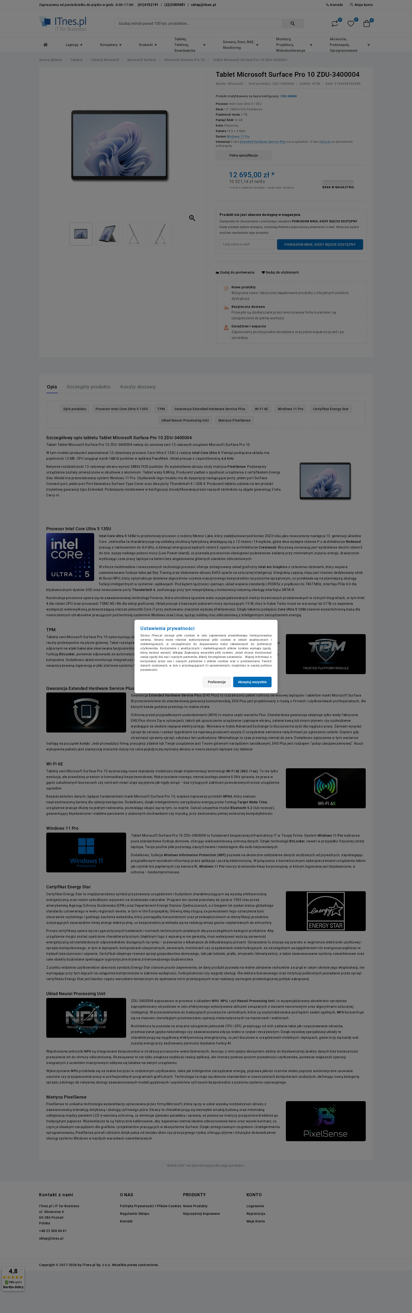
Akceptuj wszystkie (252, 682)
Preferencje (217, 682)
